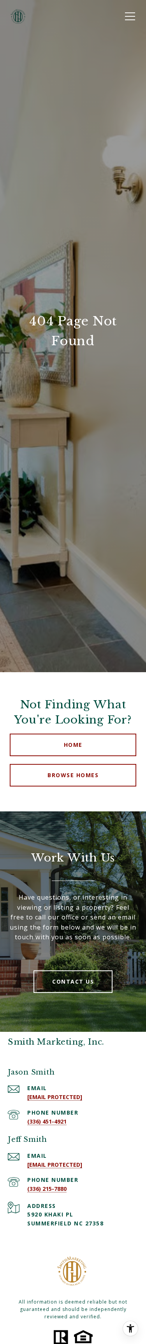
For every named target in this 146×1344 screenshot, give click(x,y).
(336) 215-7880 (47, 1188)
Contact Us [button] (73, 981)
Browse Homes (73, 775)
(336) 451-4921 (47, 1121)
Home (73, 744)
